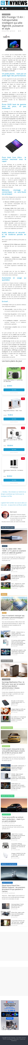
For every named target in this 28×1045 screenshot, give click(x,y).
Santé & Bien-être (6, 814)
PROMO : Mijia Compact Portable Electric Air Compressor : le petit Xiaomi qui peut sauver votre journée (18, 776)
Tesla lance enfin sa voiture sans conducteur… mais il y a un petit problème (13, 819)
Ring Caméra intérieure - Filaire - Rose (13, 410)
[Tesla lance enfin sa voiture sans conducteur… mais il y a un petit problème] (14, 799)
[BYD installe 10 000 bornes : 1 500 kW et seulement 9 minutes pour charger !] (6, 765)
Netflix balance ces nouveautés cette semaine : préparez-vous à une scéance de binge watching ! (18, 786)
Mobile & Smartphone (7, 882)
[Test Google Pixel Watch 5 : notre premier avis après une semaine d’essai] (6, 574)
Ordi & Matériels (6, 14)
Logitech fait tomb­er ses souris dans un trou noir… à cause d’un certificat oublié (14, 505)
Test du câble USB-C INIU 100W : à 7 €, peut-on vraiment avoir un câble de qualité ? (14, 551)
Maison (4, 613)
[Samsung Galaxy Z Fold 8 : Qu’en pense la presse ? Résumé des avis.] (6, 903)
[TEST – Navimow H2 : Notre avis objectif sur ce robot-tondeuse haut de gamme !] (6, 583)
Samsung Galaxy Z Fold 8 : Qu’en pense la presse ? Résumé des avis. (17, 906)
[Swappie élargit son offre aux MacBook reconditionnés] (6, 708)
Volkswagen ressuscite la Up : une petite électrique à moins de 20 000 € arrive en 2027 (13, 751)
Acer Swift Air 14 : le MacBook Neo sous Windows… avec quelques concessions (18, 718)
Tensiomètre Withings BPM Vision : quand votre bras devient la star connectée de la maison (18, 846)
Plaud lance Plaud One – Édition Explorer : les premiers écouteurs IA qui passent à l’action (13, 888)
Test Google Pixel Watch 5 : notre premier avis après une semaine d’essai (18, 577)
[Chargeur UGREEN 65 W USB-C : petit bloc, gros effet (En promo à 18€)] (6, 852)
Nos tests (5, 546)
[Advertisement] (14, 946)
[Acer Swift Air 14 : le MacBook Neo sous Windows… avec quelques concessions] (6, 716)
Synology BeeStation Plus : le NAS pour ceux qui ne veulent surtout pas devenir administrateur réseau (13, 685)
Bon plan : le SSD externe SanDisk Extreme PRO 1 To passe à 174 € (17, 702)
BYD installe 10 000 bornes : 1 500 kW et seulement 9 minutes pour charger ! (18, 767)
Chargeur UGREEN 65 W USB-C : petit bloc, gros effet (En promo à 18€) (18, 855)
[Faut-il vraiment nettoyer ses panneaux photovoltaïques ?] (14, 597)
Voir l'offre (14, 389)
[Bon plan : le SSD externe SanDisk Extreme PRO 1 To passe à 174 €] (6, 700)
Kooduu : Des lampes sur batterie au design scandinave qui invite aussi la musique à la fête (13, 494)
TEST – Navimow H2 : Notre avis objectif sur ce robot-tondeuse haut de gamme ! (18, 585)
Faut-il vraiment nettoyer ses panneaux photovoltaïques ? (13, 616)
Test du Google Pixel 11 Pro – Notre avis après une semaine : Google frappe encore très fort (18, 568)
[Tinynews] (2, 8)
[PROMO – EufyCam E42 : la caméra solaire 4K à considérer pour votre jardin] (6, 631)
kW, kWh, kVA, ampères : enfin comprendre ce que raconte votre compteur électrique (18, 651)
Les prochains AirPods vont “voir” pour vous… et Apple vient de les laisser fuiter (17, 922)
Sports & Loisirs (6, 746)
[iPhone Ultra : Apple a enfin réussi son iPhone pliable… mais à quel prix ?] (6, 912)
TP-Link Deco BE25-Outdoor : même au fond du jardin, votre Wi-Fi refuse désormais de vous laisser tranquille (18, 642)
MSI (20, 31)
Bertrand (13, 31)
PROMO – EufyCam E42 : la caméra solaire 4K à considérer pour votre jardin (18, 633)
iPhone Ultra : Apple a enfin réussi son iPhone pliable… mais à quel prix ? (17, 914)
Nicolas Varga (14, 554)
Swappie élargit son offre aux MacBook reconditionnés (18, 709)
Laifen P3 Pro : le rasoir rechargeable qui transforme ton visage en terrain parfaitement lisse (18, 836)
